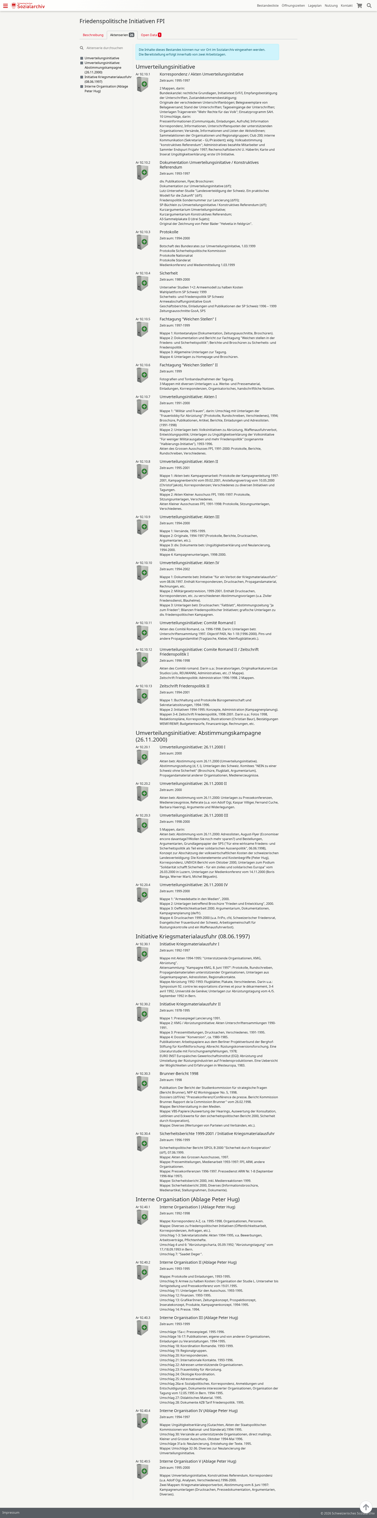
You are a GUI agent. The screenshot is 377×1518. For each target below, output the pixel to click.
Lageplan (315, 5)
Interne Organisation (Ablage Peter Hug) (106, 88)
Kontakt (347, 5)
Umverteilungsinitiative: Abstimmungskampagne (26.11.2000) (103, 67)
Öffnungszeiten (293, 5)
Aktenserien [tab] (121, 35)
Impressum (10, 1512)
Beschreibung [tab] (93, 35)
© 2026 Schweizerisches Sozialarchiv (348, 1513)
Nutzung (331, 5)
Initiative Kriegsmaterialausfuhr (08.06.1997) (108, 79)
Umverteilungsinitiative (102, 58)
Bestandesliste (268, 5)
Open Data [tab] (151, 35)
